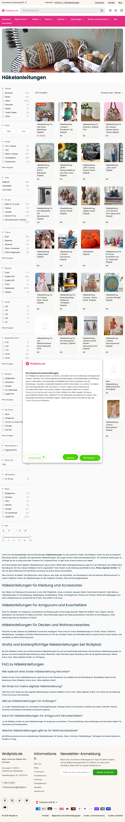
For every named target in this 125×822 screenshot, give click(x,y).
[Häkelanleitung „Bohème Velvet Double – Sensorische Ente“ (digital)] (90, 325)
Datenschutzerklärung (34, 392)
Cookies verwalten (115, 816)
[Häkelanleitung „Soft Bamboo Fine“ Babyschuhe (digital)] (113, 195)
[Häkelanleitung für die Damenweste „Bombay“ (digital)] (67, 325)
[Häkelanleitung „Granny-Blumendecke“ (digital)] (113, 409)
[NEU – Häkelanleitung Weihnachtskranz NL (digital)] (113, 368)
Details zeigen (34, 458)
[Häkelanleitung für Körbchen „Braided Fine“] (90, 111)
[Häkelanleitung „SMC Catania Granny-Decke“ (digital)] (90, 152)
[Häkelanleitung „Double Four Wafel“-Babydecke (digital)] (44, 152)
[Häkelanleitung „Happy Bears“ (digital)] (44, 239)
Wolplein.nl (13, 816)
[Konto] (115, 10)
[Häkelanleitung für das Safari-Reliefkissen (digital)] (44, 111)
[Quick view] (51, 118)
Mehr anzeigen (7, 167)
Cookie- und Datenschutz (94, 816)
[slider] (3, 537)
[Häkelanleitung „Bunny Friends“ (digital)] (67, 195)
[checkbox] (16, 93)
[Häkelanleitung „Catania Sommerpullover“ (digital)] (113, 325)
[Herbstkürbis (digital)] (90, 239)
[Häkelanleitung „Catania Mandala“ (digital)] (113, 282)
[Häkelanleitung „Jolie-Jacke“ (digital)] (113, 152)
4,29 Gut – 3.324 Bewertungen (67, 2)
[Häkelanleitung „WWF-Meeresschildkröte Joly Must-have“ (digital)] (67, 152)
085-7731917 (9, 783)
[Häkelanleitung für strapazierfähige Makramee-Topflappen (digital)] (67, 282)
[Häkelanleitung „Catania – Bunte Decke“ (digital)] (90, 282)
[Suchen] (101, 10)
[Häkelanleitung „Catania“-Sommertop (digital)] (67, 239)
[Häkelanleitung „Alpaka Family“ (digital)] (90, 195)
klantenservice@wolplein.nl (15, 787)
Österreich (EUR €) (47, 802)
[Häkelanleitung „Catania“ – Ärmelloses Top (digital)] (67, 111)
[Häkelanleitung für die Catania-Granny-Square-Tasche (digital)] (113, 111)
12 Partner (62, 387)
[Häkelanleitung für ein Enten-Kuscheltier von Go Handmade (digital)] (113, 239)
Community (99, 2)
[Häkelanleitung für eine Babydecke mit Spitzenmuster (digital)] (44, 195)
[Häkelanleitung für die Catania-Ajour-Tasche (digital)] (44, 282)
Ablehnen (70, 458)
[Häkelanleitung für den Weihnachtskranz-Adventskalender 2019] (44, 325)
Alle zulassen (89, 458)
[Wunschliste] (110, 10)
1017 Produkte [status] (41, 93)
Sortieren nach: (110, 93)
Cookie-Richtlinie (54, 392)
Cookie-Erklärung (33, 401)
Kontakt (111, 2)
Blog (120, 2)
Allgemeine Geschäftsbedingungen (66, 816)
